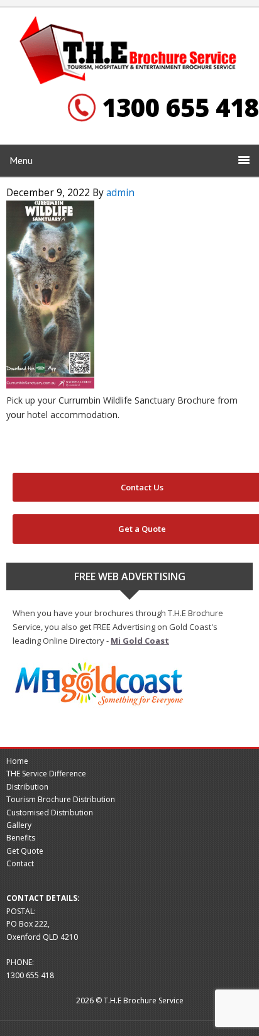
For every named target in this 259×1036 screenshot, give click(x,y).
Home (17, 761)
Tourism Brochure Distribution (60, 799)
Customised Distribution (49, 812)
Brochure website (129, 51)
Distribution (27, 786)
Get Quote (24, 851)
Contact (20, 863)
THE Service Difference (46, 773)
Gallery (18, 825)
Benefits (20, 837)
